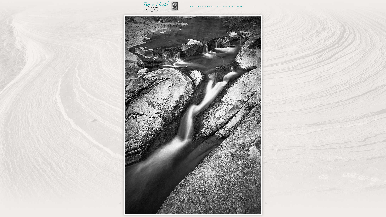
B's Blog (239, 6)
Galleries (191, 6)
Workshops (209, 6)
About (225, 6)
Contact (231, 6)
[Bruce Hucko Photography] (161, 11)
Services (217, 6)
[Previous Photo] (120, 214)
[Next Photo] (265, 214)
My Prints (200, 6)
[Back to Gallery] (193, 214)
